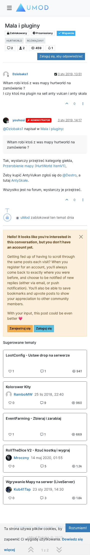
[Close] (81, 237)
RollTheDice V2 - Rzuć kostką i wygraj (38, 450)
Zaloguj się (44, 328)
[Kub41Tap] (9, 489)
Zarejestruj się (20, 328)
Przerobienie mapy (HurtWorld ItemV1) (34, 166)
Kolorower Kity (18, 387)
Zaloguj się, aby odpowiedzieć (61, 56)
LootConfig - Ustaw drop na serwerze (38, 355)
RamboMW (23, 394)
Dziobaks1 (20, 74)
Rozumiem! (78, 528)
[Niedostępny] (7, 74)
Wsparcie (67, 33)
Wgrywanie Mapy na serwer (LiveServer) (40, 482)
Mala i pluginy (51, 129)
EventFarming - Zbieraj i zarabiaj (33, 418)
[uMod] (9, 458)
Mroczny (21, 458)
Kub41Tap (22, 489)
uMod (25, 217)
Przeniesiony (44, 33)
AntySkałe (19, 180)
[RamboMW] (9, 394)
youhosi (18, 120)
